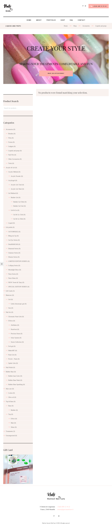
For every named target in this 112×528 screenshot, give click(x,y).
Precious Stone (15, 333)
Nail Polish (9, 367)
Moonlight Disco (13, 270)
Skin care (9, 389)
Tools (10, 163)
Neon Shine (12, 278)
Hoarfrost (14, 329)
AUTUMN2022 (13, 232)
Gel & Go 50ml (18, 219)
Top (9, 414)
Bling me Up (12, 236)
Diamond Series (13, 248)
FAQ (71, 20)
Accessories (86, 26)
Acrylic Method (13, 172)
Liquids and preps (13, 151)
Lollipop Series (13, 265)
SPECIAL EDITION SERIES (17, 287)
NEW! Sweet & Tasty (15, 282)
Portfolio (51, 20)
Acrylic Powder (16, 176)
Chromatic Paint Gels (15, 316)
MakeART (11, 350)
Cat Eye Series (12, 240)
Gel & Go (14, 210)
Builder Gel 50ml (18, 202)
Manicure (9, 295)
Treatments (9, 431)
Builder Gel (14, 197)
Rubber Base (10, 372)
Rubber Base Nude (14, 380)
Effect (13, 418)
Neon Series (12, 274)
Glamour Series (13, 253)
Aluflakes (14, 325)
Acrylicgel (11, 180)
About (39, 20)
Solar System (15, 338)
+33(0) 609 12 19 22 (100, 6)
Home (29, 20)
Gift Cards (9, 291)
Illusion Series (12, 257)
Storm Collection (16, 342)
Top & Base (9, 401)
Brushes (10, 133)
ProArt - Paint (12, 359)
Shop (63, 20)
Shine (12, 427)
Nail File (11, 155)
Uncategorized (10, 435)
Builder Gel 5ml (18, 206)
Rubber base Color (14, 376)
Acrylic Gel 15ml (16, 185)
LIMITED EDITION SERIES (17, 261)
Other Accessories (13, 159)
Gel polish (9, 227)
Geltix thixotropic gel (17, 304)
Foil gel (10, 346)
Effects (10, 321)
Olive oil (11, 397)
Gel (9, 299)
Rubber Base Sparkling (15, 384)
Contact (81, 20)
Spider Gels (12, 363)
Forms (10, 142)
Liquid (10, 223)
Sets (9, 308)
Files (9, 138)
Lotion (10, 393)
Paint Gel (11, 355)
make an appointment (56, 73)
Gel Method (12, 193)
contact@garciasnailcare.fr (65, 509)
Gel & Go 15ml (18, 214)
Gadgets (10, 146)
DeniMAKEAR (13, 244)
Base (9, 406)
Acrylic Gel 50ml (16, 189)
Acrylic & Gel (10, 167)
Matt (12, 423)
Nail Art (8, 312)
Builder (13, 410)
